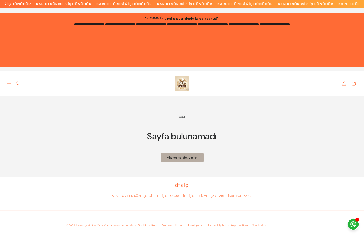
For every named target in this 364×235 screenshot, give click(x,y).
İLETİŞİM (189, 196)
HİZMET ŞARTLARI (211, 196)
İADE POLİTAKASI (240, 196)
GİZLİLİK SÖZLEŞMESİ (137, 196)
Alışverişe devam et (182, 157)
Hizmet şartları (195, 225)
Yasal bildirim (260, 225)
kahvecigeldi (83, 225)
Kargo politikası (239, 225)
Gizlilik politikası (147, 225)
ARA (115, 196)
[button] (8, 83)
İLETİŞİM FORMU (167, 196)
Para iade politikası (172, 225)
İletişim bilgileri (217, 225)
